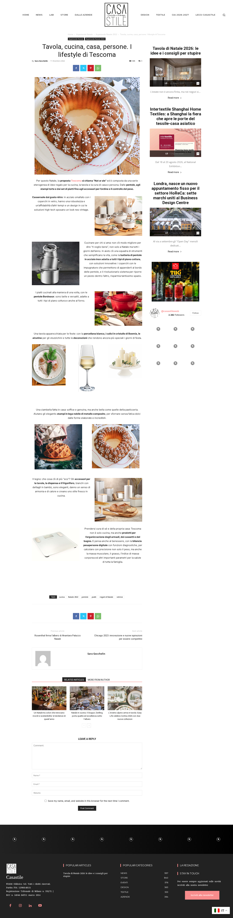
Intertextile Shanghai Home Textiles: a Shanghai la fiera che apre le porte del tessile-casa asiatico (175, 116)
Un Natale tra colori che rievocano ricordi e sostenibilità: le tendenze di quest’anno (49, 716)
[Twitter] (83, 68)
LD (166, 83)
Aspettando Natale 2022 (106, 34)
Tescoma (76, 180)
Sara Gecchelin (41, 61)
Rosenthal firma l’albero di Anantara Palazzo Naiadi (58, 637)
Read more (173, 98)
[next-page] (89, 725)
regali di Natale (106, 597)
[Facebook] (76, 68)
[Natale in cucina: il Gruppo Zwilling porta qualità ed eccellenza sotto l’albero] (87, 698)
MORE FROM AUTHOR (99, 680)
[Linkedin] (30, 906)
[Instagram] (20, 906)
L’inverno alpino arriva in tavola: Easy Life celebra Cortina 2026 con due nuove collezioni (125, 716)
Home (70, 34)
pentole (85, 597)
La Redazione (189, 865)
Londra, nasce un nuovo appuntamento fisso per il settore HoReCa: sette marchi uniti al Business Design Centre (175, 193)
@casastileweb (170, 311)
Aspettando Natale (84, 34)
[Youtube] (40, 906)
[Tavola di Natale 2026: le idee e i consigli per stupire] (175, 72)
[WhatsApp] (98, 68)
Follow (195, 313)
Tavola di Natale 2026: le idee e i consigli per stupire (175, 51)
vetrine (120, 597)
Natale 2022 (73, 597)
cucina (62, 597)
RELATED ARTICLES (74, 680)
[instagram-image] (158, 329)
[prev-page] (84, 725)
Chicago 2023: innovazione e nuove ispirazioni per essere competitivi (118, 637)
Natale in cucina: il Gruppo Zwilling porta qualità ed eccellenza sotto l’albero (87, 716)
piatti (94, 597)
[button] (224, 15)
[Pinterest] (90, 68)
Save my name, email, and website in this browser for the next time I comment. (88, 800)
